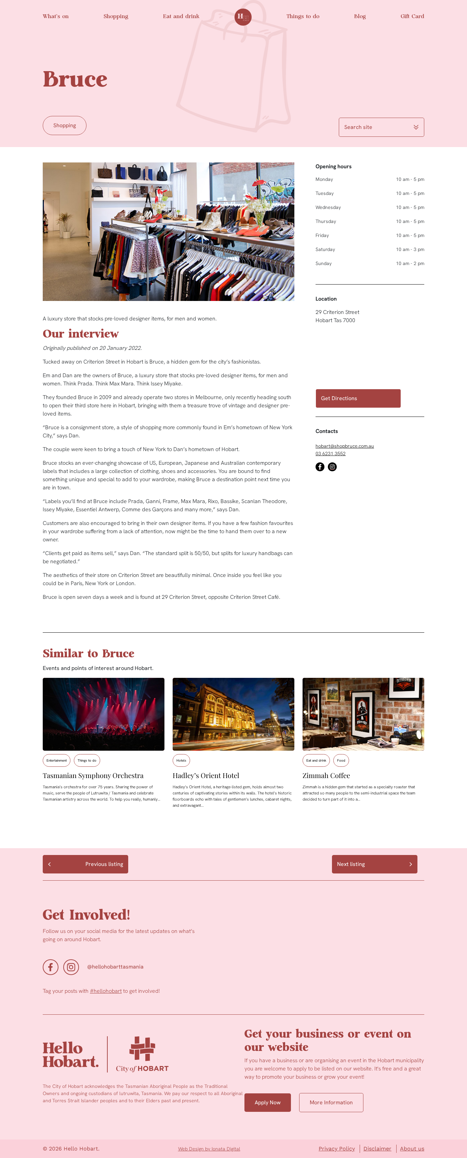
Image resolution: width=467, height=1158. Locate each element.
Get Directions (339, 398)
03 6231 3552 (331, 453)
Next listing (351, 864)
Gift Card (412, 16)
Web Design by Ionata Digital (209, 1149)
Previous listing (104, 864)
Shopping (116, 16)
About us (412, 1148)
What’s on (56, 16)
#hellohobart (106, 991)
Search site (358, 127)
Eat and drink (181, 16)
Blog (360, 16)
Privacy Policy (337, 1148)
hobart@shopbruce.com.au (345, 446)
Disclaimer (377, 1148)
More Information (331, 1102)
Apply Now (268, 1102)
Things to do (302, 16)
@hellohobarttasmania (115, 966)
